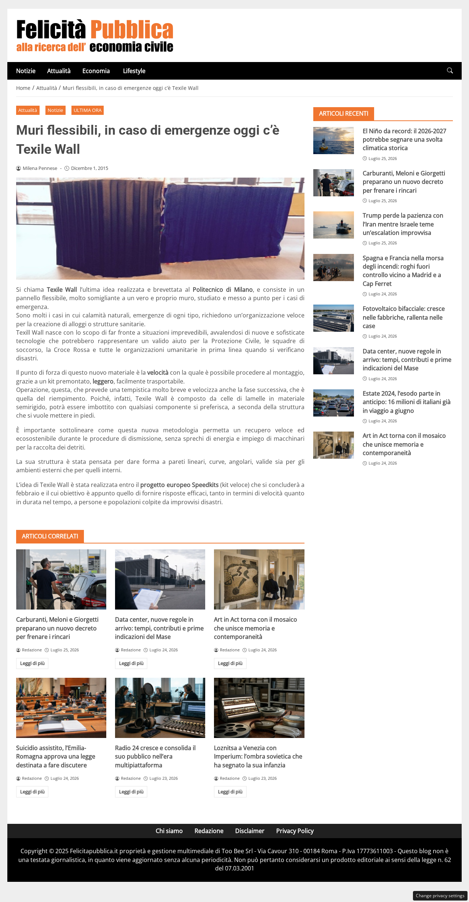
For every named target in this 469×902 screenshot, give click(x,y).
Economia (96, 71)
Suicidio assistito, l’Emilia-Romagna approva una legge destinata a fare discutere (55, 756)
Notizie (26, 71)
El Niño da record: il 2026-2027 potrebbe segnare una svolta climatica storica (404, 139)
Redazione (209, 831)
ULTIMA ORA (87, 110)
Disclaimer (250, 831)
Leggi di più (32, 663)
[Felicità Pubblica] (95, 35)
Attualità (59, 71)
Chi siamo (169, 831)
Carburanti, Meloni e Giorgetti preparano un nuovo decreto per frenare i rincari (57, 628)
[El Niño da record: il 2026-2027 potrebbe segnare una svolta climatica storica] (333, 140)
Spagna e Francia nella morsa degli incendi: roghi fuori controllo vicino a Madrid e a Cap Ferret (403, 270)
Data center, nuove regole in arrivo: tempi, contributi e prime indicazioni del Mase (159, 628)
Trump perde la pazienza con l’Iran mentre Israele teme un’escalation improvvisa (403, 224)
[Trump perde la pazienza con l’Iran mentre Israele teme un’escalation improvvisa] (333, 225)
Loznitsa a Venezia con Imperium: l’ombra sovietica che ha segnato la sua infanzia (258, 756)
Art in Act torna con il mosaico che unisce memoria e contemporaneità (255, 628)
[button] (450, 70)
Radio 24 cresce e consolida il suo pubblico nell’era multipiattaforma (155, 756)
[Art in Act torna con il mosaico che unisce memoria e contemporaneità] (259, 579)
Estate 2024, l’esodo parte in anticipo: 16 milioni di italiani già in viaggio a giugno (407, 401)
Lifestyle (134, 71)
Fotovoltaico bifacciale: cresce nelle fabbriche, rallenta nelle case (404, 317)
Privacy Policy (295, 831)
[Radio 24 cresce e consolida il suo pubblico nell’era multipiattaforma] (160, 708)
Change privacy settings (440, 895)
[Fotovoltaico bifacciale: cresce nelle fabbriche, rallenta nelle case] (333, 318)
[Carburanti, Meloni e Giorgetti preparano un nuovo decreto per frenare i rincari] (61, 579)
